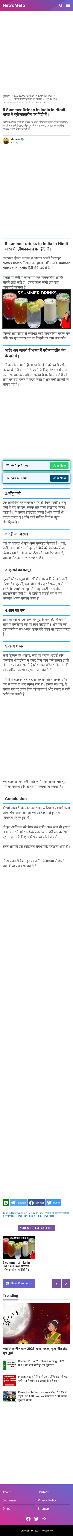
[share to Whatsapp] (6, 1202)
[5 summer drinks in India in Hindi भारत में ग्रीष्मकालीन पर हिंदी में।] (19, 1247)
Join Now (59, 465)
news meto (48, 1216)
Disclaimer (9, 1500)
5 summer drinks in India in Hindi (26, 1213)
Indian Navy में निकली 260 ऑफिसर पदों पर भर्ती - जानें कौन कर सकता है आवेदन (42, 1379)
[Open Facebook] (28, 1519)
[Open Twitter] (36, 1519)
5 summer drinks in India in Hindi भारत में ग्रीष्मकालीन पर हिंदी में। (16, 1266)
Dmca (6, 1508)
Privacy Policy (47, 1500)
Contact (43, 1492)
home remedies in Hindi (29, 1216)
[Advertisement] (36, 53)
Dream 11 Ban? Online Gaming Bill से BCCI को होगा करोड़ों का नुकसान (41, 1363)
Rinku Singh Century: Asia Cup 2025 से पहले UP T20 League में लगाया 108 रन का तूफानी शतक (42, 1396)
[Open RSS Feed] (44, 1518)
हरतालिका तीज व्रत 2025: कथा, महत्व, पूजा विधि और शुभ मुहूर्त (35, 1351)
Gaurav (15, 139)
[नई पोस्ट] (66, 1283)
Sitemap (43, 1508)
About (7, 1492)
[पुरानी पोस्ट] (56, 1283)
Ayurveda (10, 1216)
